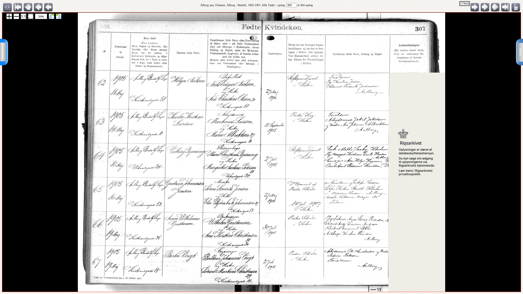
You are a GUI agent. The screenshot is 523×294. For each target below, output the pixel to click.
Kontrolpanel (2, 51)
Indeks (520, 52)
